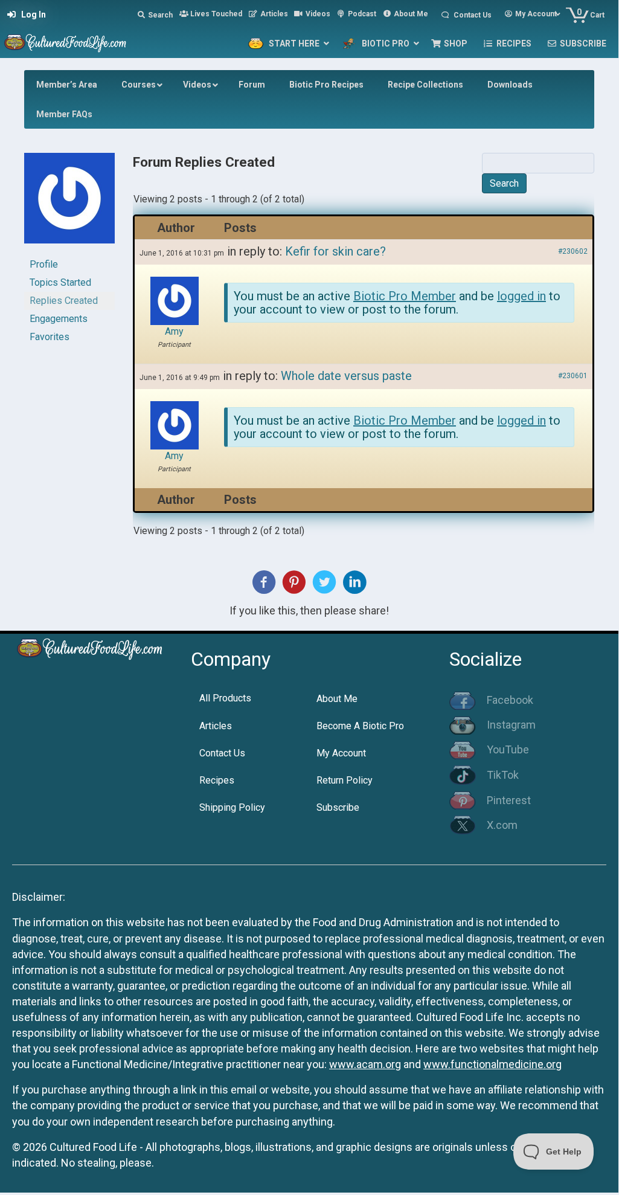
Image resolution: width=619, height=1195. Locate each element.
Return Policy (344, 780)
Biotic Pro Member (404, 296)
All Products (225, 698)
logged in (521, 296)
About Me (337, 698)
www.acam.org (365, 1064)
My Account (341, 753)
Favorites (49, 337)
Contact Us (222, 753)
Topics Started (60, 282)
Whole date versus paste (346, 376)
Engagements (59, 318)
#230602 (573, 251)
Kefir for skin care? (335, 251)
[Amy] (69, 203)
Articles (215, 726)
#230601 (573, 376)
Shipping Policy (232, 807)
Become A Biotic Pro (360, 726)
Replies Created (64, 300)
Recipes (216, 780)
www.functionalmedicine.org (492, 1064)
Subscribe (337, 807)
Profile (44, 264)
